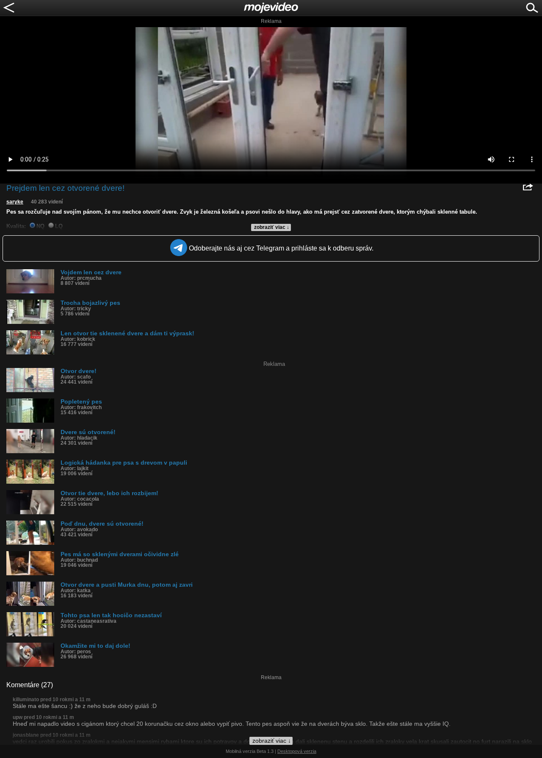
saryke (14, 201)
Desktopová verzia (296, 751)
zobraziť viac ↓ (271, 227)
